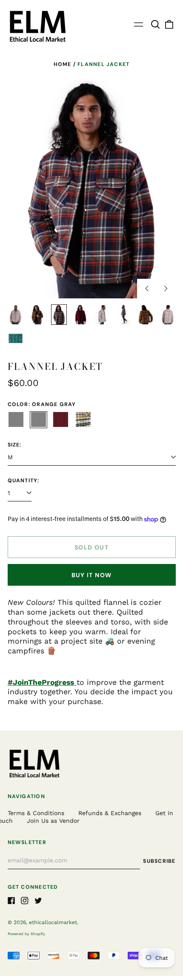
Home (62, 64)
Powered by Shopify (26, 934)
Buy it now (91, 575)
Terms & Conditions (36, 813)
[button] (156, 24)
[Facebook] (11, 900)
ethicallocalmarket (53, 922)
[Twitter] (38, 900)
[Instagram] (25, 900)
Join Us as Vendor (53, 820)
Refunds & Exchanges (109, 813)
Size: (15, 445)
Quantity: (24, 481)
